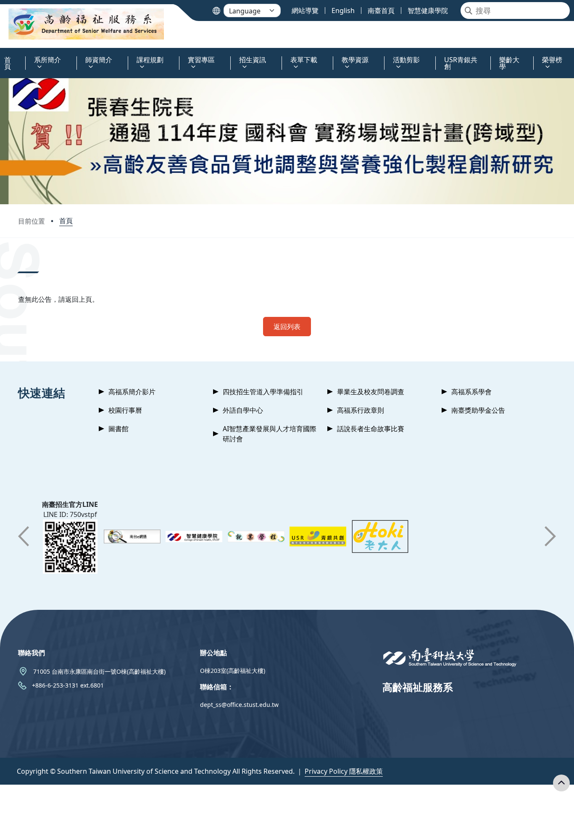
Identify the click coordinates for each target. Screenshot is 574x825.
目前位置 (31, 221)
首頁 (66, 220)
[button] (23, 536)
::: (2, 54)
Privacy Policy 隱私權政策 (344, 771)
